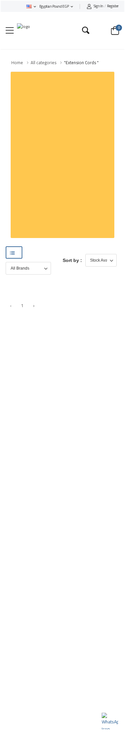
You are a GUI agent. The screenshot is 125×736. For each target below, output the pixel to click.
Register (106, 6)
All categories (43, 62)
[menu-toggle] (10, 31)
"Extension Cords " (81, 62)
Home (17, 62)
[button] (31, 6)
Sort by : (72, 260)
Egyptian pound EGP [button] (54, 6)
